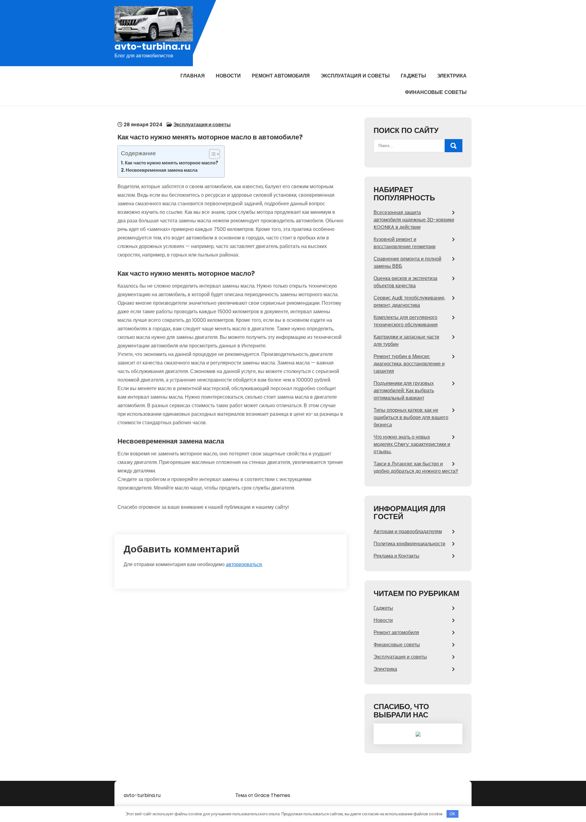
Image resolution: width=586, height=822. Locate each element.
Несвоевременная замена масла (161, 170)
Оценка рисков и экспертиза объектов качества (405, 282)
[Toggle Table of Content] (211, 154)
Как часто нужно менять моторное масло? (171, 163)
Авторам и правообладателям (408, 531)
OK (452, 814)
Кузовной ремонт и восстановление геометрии (405, 243)
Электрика (452, 75)
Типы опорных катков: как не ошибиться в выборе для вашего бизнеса (411, 417)
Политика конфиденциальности (409, 543)
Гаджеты (413, 75)
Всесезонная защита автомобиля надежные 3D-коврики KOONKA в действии (414, 220)
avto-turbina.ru (152, 46)
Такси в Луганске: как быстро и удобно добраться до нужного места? (416, 467)
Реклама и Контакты (396, 555)
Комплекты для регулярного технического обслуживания (406, 321)
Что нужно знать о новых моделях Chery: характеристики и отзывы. (412, 444)
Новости (228, 75)
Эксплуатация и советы (355, 75)
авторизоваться (244, 564)
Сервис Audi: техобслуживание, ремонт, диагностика (409, 301)
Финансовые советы (436, 92)
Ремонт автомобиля (281, 75)
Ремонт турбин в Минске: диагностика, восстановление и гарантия (409, 364)
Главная (192, 75)
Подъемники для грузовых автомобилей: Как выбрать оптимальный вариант (404, 390)
